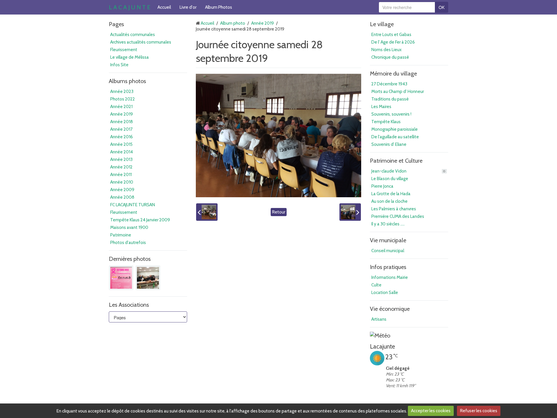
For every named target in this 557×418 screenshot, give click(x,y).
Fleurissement (123, 49)
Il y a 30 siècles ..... (388, 224)
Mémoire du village (393, 73)
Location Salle (384, 292)
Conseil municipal (387, 250)
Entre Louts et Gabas (391, 34)
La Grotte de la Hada (390, 193)
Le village (382, 24)
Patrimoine (120, 235)
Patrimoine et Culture (396, 160)
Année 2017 (121, 129)
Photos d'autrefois (128, 242)
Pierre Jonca (382, 186)
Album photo (232, 23)
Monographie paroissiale (394, 129)
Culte (376, 285)
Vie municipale (388, 240)
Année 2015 (121, 144)
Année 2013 (121, 159)
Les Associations (129, 304)
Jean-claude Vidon (408, 171)
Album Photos (218, 7)
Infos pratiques (388, 266)
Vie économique (390, 308)
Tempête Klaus (386, 121)
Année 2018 (121, 121)
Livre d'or (188, 7)
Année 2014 (121, 152)
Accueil (164, 7)
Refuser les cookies (478, 410)
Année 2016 (121, 136)
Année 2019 (121, 114)
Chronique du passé (390, 57)
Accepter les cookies (431, 410)
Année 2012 (121, 167)
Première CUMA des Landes (397, 216)
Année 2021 (121, 106)
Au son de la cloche (389, 201)
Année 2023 (121, 91)
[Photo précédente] (207, 212)
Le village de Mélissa (129, 57)
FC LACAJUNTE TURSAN (132, 204)
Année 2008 (122, 197)
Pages (116, 24)
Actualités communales (132, 34)
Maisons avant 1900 (129, 227)
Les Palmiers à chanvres (393, 208)
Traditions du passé (390, 99)
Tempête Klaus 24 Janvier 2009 (140, 220)
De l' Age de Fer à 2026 (393, 42)
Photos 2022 (122, 99)
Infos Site (119, 64)
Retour (278, 212)
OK (441, 7)
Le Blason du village (389, 178)
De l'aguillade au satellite (395, 136)
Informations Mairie (389, 277)
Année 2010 (121, 182)
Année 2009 (122, 189)
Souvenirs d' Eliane (388, 144)
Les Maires (381, 106)
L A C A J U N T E (129, 7)
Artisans (378, 319)
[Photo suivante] (350, 212)
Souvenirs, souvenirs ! (391, 114)
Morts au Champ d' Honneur (397, 91)
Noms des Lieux (386, 49)
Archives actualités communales (140, 42)
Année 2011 (121, 174)
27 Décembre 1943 (389, 84)
